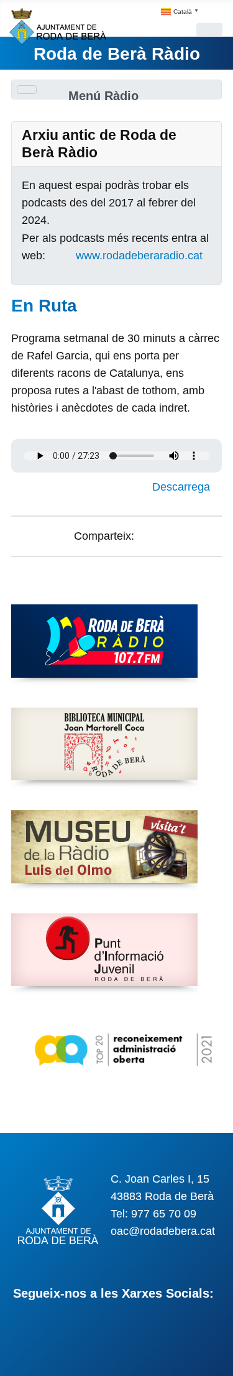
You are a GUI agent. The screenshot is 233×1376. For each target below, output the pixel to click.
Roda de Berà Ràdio (117, 53)
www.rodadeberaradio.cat (139, 255)
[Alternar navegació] (209, 29)
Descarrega (182, 487)
